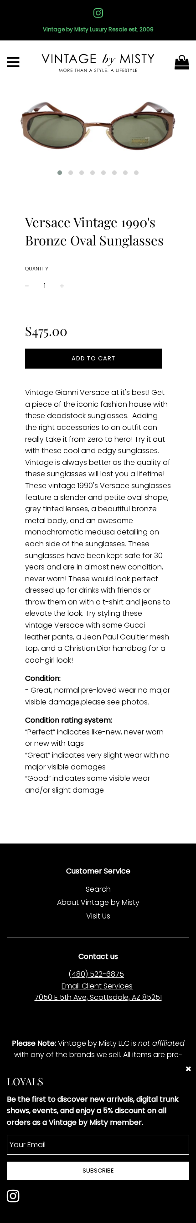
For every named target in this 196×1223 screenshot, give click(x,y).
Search (98, 889)
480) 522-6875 (98, 974)
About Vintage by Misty (98, 902)
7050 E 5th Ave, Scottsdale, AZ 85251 (98, 997)
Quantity (36, 268)
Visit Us (98, 916)
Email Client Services (97, 986)
